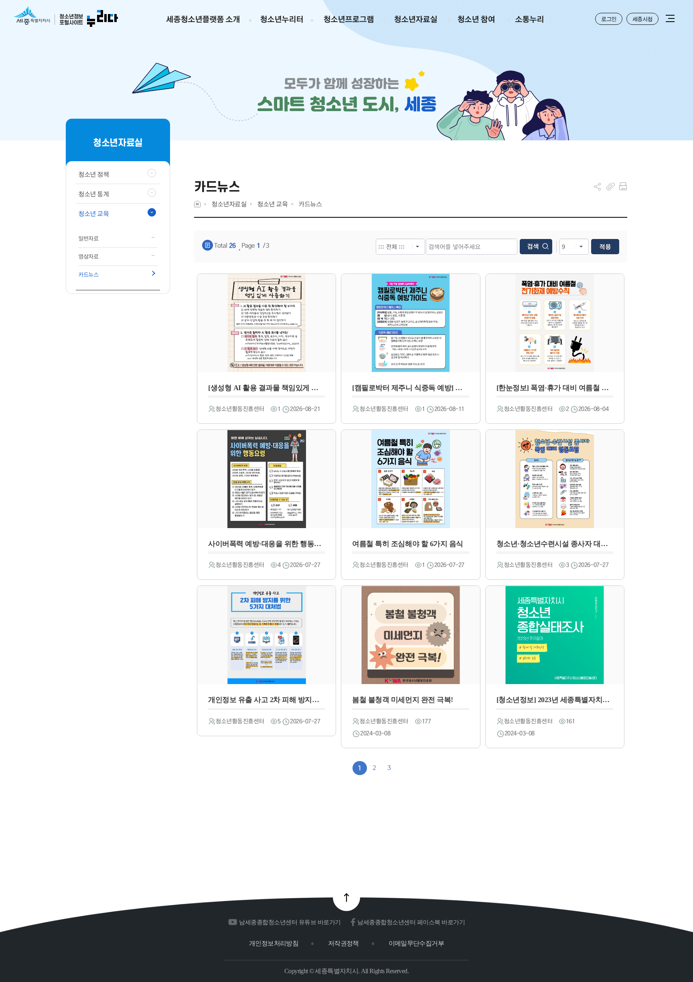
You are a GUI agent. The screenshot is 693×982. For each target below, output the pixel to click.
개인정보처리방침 (273, 943)
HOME (197, 203)
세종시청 (642, 19)
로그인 (608, 19)
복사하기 (610, 186)
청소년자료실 (228, 204)
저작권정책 (343, 943)
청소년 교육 (272, 204)
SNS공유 (597, 186)
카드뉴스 (310, 204)
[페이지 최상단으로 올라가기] (346, 897)
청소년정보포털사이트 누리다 (66, 17)
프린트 (623, 186)
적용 (605, 246)
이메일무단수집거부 (416, 943)
